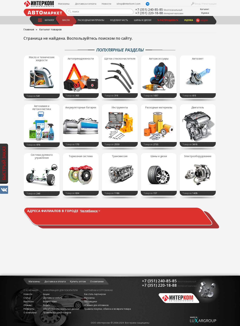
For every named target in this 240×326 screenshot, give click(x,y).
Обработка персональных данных (61, 308)
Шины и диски (142, 20)
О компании (97, 281)
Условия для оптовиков (96, 305)
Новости (106, 3)
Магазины (64, 3)
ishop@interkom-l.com (128, 3)
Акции (204, 20)
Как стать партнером (95, 294)
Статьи (27, 297)
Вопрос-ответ (50, 301)
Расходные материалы (91, 20)
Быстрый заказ (4, 163)
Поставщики (90, 301)
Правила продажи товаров (57, 312)
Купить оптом (78, 281)
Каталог (49, 20)
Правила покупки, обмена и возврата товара (107, 308)
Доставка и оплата (85, 3)
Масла (66, 20)
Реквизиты (29, 308)
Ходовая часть (119, 20)
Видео (46, 305)
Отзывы (27, 305)
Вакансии (29, 301)
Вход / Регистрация (205, 3)
